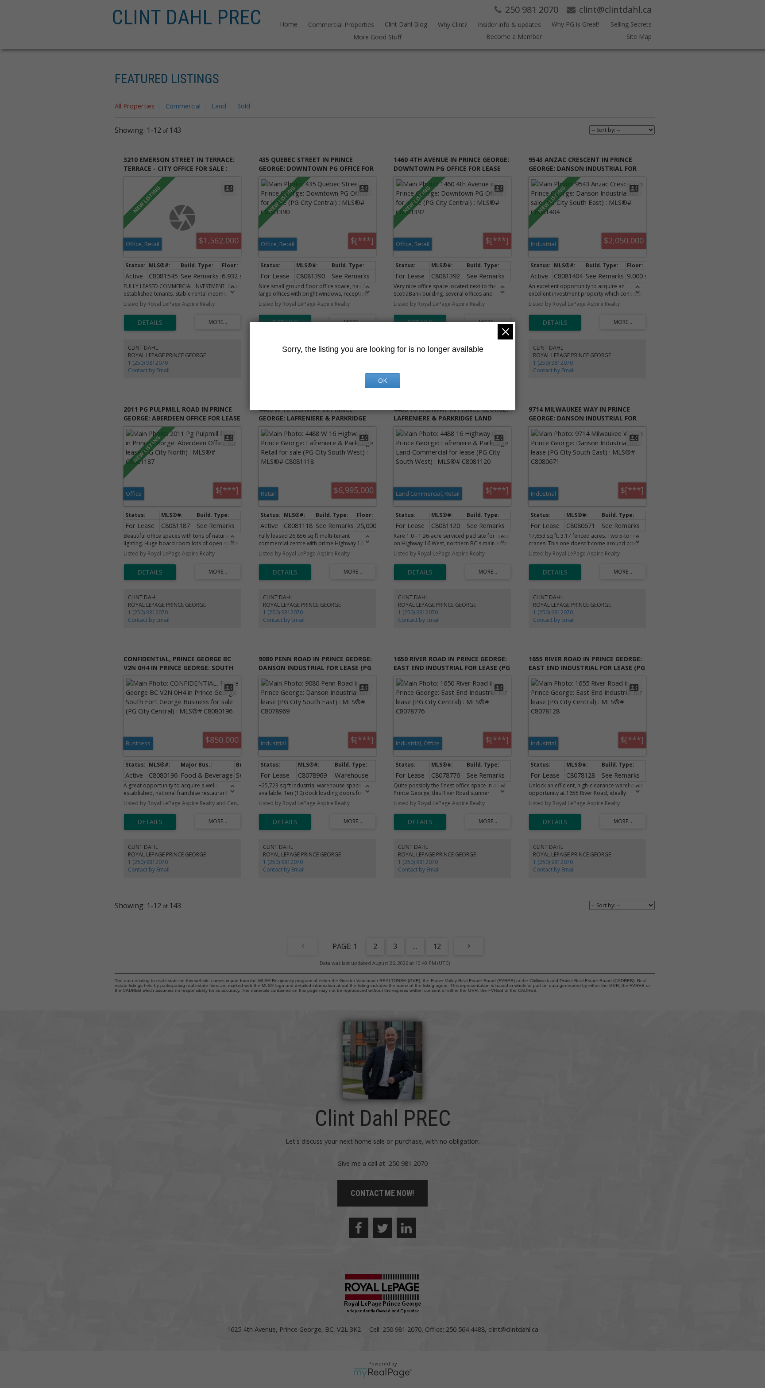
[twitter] (382, 1228)
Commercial (183, 105)
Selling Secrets (630, 24)
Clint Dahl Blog (406, 24)
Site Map (639, 36)
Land (219, 105)
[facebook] (358, 1228)
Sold (243, 105)
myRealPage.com (383, 1373)
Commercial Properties (341, 24)
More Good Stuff (377, 37)
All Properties (135, 105)
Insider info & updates (509, 24)
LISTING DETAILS (150, 323)
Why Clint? (452, 24)
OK (382, 380)
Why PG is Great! (575, 24)
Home (289, 24)
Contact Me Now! (382, 1193)
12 (437, 946)
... (415, 946)
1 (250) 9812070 (148, 362)
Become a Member (514, 36)
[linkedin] (406, 1228)
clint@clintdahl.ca (513, 1329)
